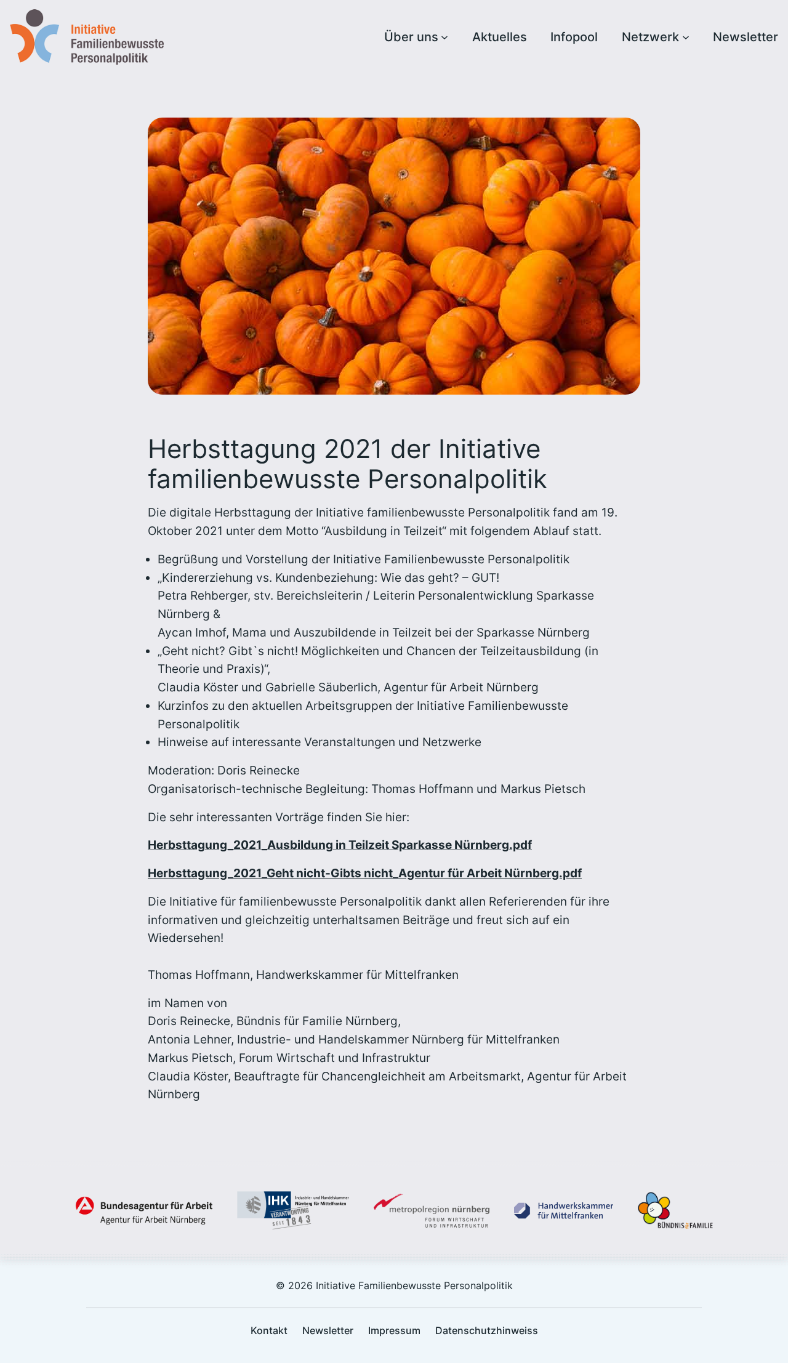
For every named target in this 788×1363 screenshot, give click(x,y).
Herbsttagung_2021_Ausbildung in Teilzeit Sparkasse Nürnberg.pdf (340, 844)
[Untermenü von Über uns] (444, 37)
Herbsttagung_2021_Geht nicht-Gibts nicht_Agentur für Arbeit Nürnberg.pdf (365, 873)
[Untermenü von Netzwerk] (686, 37)
